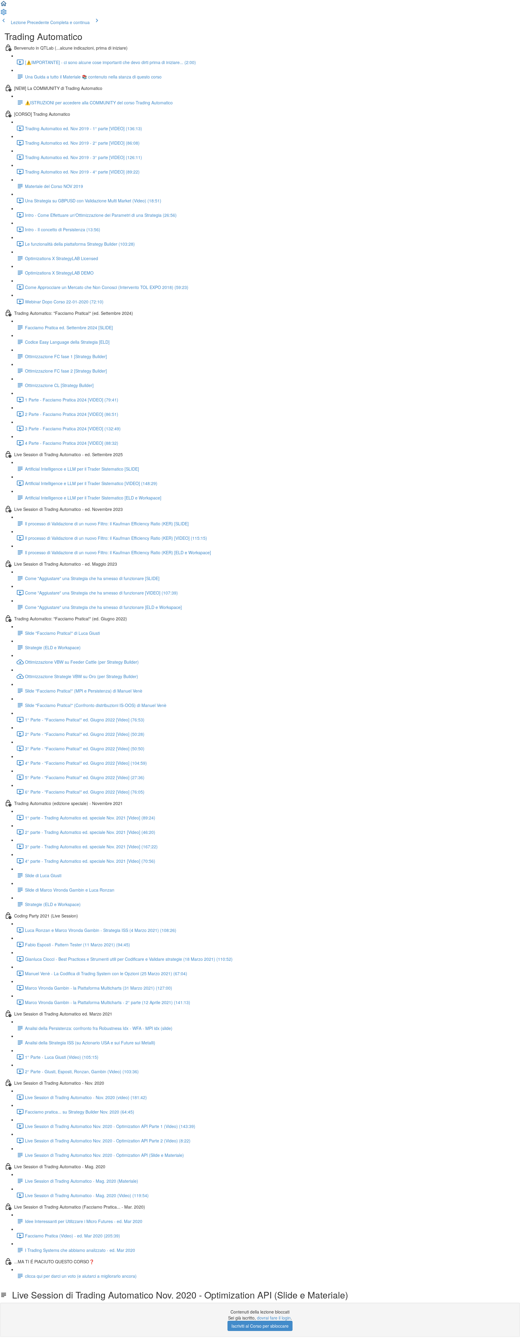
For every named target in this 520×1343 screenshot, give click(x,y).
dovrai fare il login (274, 1318)
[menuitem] (3, 14)
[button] (3, 5)
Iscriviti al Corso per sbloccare (260, 1326)
